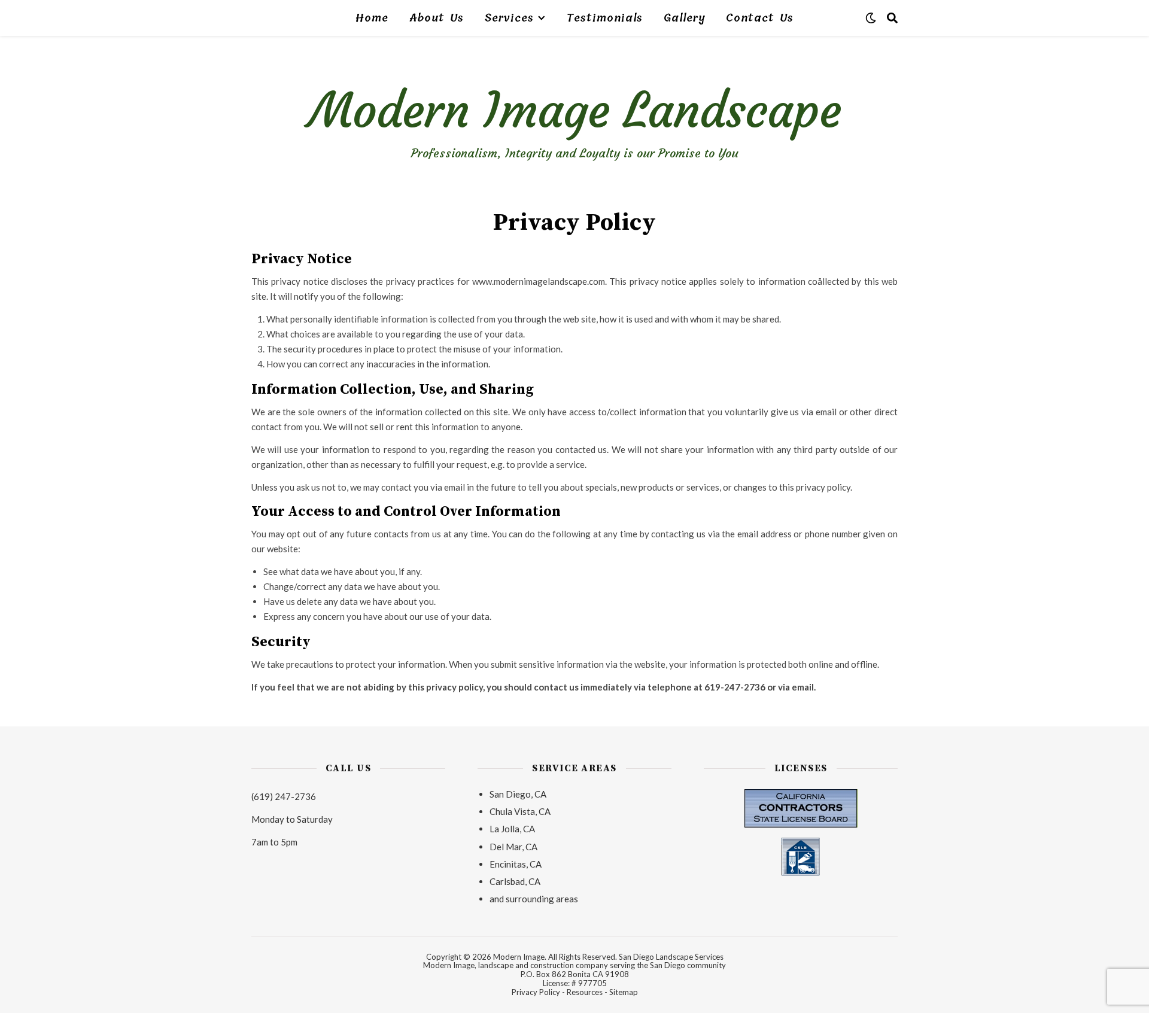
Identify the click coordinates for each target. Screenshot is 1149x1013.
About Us (436, 18)
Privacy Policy (536, 992)
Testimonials (605, 18)
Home (371, 18)
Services (509, 18)
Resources (585, 992)
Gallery (684, 18)
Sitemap (623, 992)
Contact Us (760, 18)
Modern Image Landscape (575, 111)
